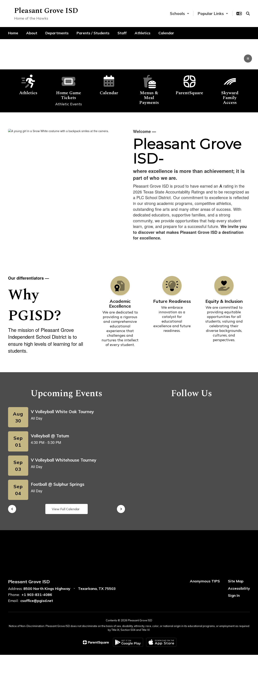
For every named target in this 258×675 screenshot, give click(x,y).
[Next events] (121, 509)
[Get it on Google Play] (128, 642)
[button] (179, 13)
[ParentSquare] (96, 642)
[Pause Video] (248, 58)
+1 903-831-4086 (37, 594)
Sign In (234, 595)
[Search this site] (248, 13)
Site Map (235, 581)
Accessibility (239, 588)
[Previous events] (12, 509)
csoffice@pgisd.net (36, 600)
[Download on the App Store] (161, 642)
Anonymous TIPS (205, 581)
